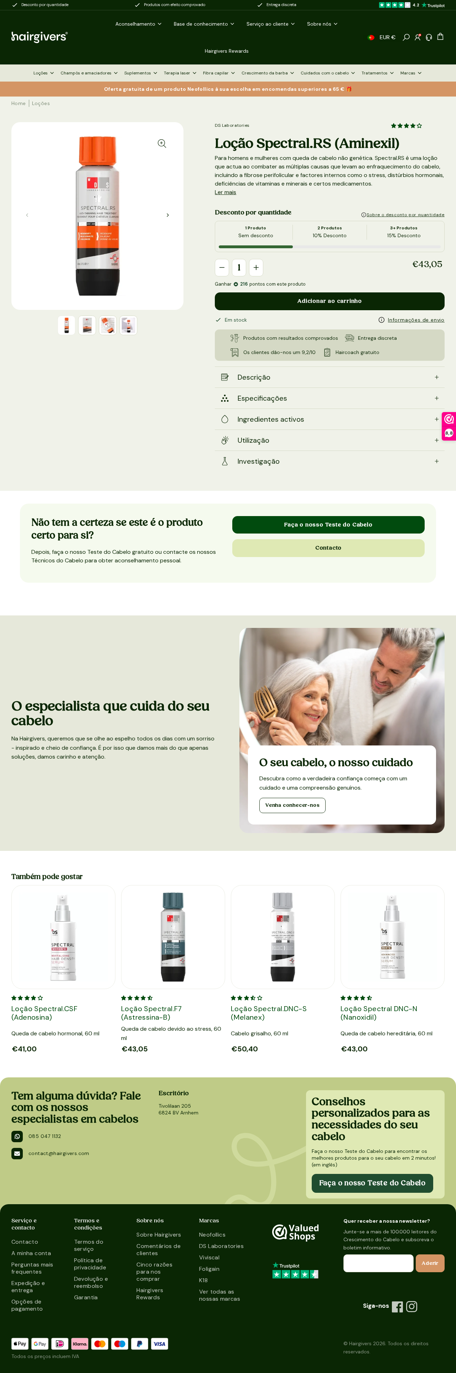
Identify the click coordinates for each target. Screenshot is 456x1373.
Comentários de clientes (158, 1249)
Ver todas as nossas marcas (219, 1295)
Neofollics (212, 1234)
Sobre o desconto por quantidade (406, 215)
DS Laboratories (232, 125)
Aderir (430, 1263)
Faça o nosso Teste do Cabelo (328, 524)
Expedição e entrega (28, 1286)
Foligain (209, 1269)
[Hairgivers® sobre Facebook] (397, 1306)
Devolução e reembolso (91, 1282)
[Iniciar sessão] (417, 37)
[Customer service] (429, 37)
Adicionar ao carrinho (329, 301)
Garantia (86, 1297)
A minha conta (31, 1253)
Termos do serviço (89, 1245)
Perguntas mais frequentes (32, 1268)
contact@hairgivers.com (58, 1153)
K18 (203, 1280)
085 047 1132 (44, 1136)
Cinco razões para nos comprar (154, 1272)
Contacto (328, 547)
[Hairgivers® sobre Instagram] (412, 1306)
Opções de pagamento (27, 1305)
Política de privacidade (90, 1264)
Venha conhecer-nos (292, 805)
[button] (371, 37)
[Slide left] (168, 215)
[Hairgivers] (48, 37)
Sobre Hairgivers (158, 1234)
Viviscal (209, 1257)
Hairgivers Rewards (149, 1293)
